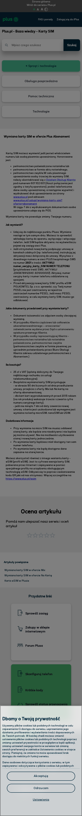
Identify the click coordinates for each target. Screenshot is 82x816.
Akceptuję (41, 776)
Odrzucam (41, 788)
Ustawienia (41, 800)
